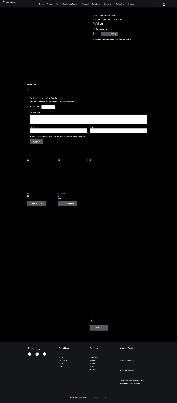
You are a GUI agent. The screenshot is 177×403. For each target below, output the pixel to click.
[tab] (31, 84)
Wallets (121, 19)
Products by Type (53, 4)
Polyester (115, 19)
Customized (120, 4)
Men (108, 15)
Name (32, 127)
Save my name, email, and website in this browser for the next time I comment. (59, 136)
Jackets (92, 363)
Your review (35, 112)
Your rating (35, 106)
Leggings (93, 369)
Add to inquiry (110, 34)
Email (92, 127)
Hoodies (93, 360)
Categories (108, 4)
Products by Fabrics (70, 4)
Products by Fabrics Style (91, 4)
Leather (104, 19)
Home (41, 4)
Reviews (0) (31, 84)
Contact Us (63, 366)
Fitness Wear (94, 357)
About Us (130, 4)
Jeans (91, 366)
